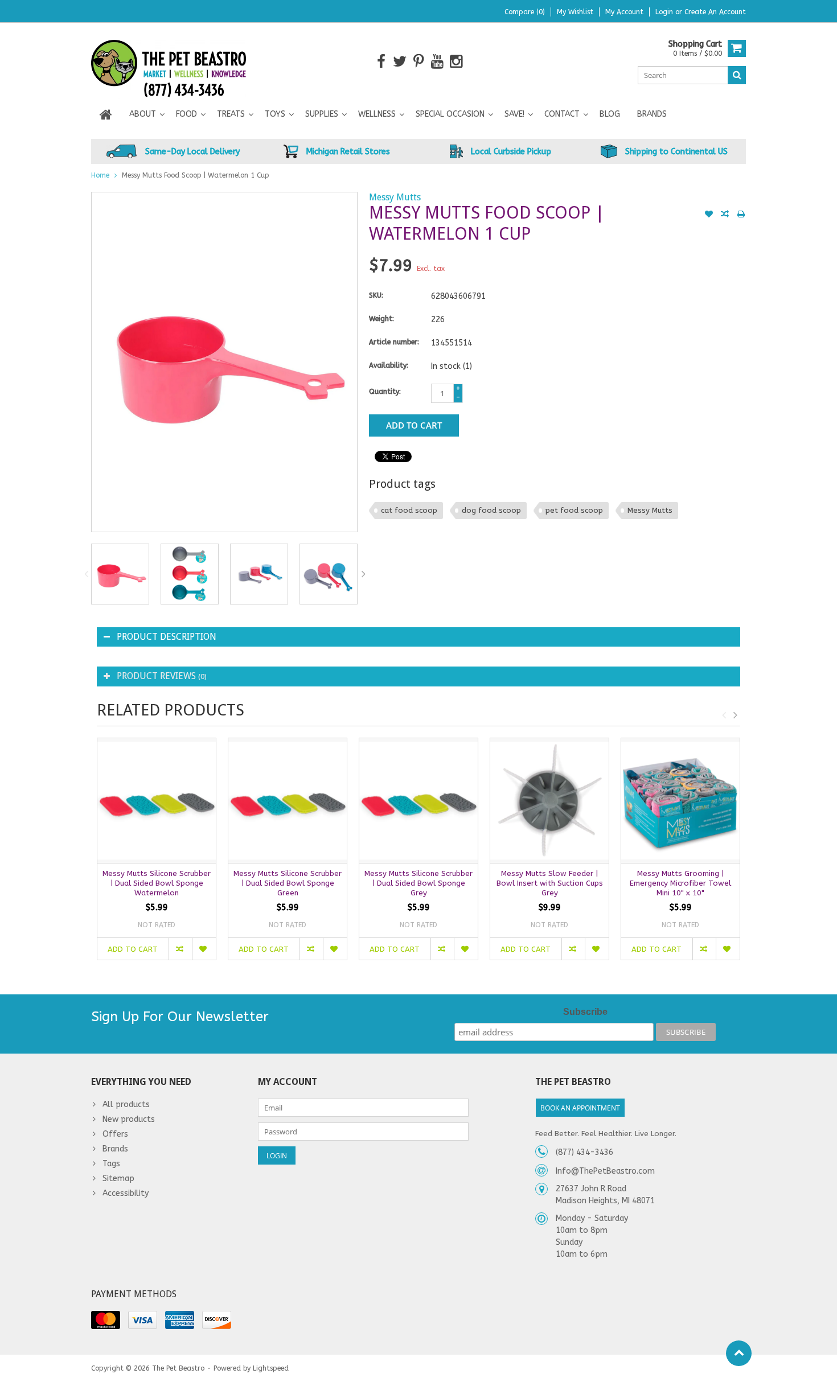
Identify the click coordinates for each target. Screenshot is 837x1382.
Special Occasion (450, 114)
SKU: (376, 295)
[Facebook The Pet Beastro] (381, 61)
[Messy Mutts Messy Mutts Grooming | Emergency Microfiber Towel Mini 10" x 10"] (680, 800)
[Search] (737, 75)
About (142, 114)
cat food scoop (409, 510)
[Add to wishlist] (709, 215)
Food (186, 114)
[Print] (741, 215)
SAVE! (514, 114)
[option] (120, 574)
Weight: (381, 319)
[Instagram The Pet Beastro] (456, 61)
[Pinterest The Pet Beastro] (419, 61)
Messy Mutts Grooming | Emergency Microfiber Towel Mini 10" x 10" (680, 883)
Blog (610, 114)
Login (665, 12)
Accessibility (125, 1193)
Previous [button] (86, 573)
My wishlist (575, 12)
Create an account (715, 12)
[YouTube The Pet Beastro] (437, 61)
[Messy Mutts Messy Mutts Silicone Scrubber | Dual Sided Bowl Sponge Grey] (418, 800)
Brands (652, 114)
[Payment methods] (105, 1320)
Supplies (321, 114)
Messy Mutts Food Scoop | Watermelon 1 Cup (195, 175)
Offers (115, 1134)
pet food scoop (574, 510)
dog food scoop (491, 510)
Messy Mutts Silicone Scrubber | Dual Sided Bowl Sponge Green (287, 883)
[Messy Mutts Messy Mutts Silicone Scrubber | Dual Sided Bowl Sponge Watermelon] (156, 800)
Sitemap (118, 1178)
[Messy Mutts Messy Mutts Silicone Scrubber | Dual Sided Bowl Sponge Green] (287, 800)
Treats (231, 114)
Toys (275, 114)
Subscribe (585, 1012)
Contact (562, 114)
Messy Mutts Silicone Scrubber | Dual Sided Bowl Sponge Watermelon (156, 883)
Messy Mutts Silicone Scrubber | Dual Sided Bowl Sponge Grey (418, 883)
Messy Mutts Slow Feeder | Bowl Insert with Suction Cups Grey (550, 883)
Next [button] (364, 573)
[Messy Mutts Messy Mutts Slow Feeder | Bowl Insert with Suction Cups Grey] (549, 800)
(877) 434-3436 (584, 1152)
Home (100, 175)
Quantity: (385, 392)
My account (624, 12)
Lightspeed (271, 1368)
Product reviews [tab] (162, 676)
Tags (111, 1164)
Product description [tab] (166, 636)
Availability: (388, 365)
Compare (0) (524, 12)
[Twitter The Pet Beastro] (400, 61)
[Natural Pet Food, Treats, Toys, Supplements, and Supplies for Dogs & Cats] (169, 61)
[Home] (106, 114)
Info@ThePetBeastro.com (605, 1171)
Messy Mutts (395, 197)
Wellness (377, 114)
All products (126, 1104)
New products (128, 1119)
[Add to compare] (725, 215)
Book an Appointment (580, 1108)
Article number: (394, 342)
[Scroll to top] (739, 1353)
